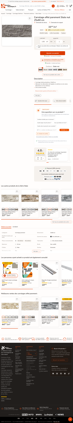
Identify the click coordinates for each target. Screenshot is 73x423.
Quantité (55, 38)
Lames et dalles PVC (43, 366)
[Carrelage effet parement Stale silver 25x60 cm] (50, 70)
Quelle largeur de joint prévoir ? (44, 122)
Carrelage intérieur (41, 350)
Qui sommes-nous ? (31, 350)
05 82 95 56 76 (29, 356)
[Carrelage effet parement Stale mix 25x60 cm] (65, 70)
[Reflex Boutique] (8, 6)
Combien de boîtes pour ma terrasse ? (45, 119)
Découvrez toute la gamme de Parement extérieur (45, 91)
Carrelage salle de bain (43, 357)
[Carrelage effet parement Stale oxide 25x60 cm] (60, 70)
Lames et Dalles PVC (43, 10)
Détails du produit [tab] (6, 227)
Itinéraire (28, 372)
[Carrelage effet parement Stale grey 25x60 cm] (55, 70)
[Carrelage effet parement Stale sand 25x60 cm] (45, 70)
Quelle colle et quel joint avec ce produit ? (46, 126)
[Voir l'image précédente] (3, 198)
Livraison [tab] (15, 227)
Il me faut (42, 38)
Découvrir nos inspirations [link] (59, 360)
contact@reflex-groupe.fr (31, 358)
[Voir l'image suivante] (17, 198)
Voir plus (37, 95)
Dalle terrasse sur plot (42, 360)
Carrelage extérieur (41, 354)
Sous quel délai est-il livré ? (60, 122)
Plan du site (56, 421)
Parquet (30, 10)
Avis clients (29, 375)
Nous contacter (29, 353)
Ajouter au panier (52, 53)
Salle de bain (20, 10)
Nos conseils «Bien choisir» (18, 362)
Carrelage (8, 10)
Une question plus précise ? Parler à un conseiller (47, 136)
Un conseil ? (57, 1)
